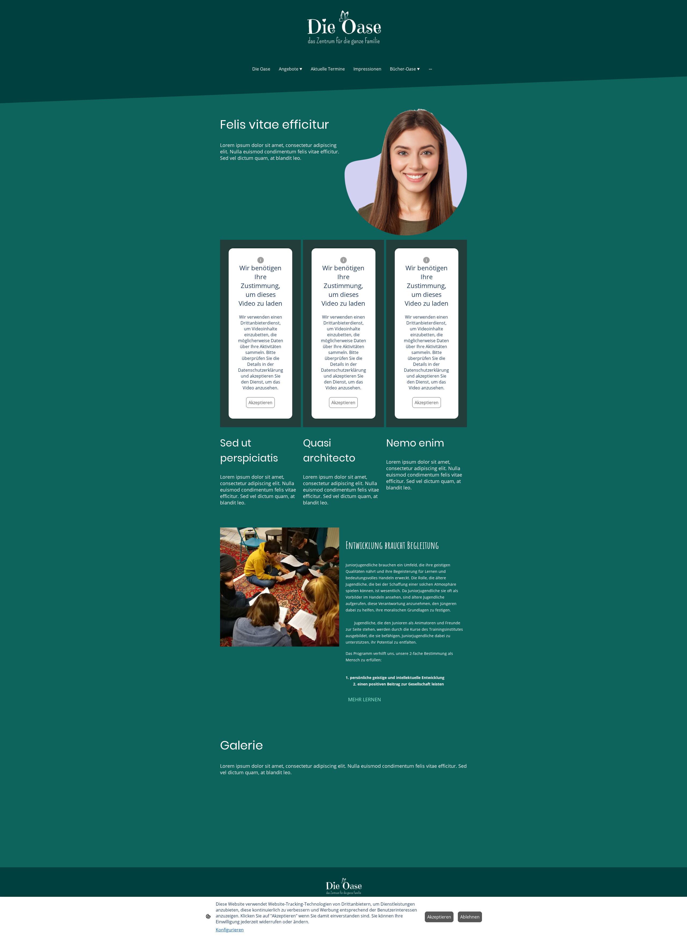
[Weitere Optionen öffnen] (430, 69)
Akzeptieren (260, 402)
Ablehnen (470, 917)
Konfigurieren (230, 930)
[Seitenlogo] (343, 30)
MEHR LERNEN (364, 699)
